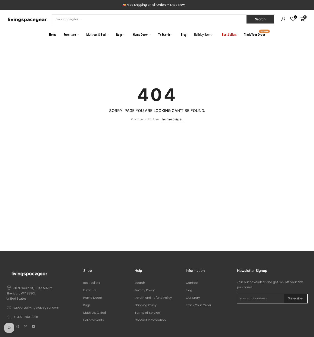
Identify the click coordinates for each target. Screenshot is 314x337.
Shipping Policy (146, 305)
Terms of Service (147, 313)
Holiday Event (202, 34)
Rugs (119, 34)
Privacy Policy (145, 290)
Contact (192, 283)
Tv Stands (164, 34)
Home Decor (140, 34)
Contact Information (150, 320)
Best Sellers (229, 34)
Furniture (70, 34)
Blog (183, 34)
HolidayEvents (93, 320)
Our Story (193, 298)
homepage (172, 119)
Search (260, 19)
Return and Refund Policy (153, 298)
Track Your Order (256, 33)
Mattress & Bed (96, 34)
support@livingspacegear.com (36, 307)
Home (52, 34)
